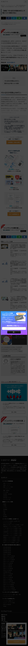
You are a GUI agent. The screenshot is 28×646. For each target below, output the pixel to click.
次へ (14, 332)
